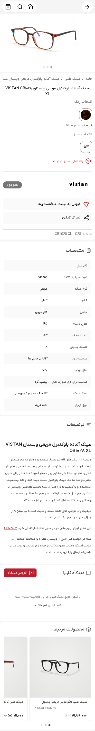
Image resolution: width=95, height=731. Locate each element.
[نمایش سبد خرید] (8, 7)
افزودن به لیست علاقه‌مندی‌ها (59, 204)
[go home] (30, 7)
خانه (89, 79)
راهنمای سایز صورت (68, 161)
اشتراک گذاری (71, 217)
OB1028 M (10, 528)
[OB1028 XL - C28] (85, 115)
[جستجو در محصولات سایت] (20, 7)
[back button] (87, 7)
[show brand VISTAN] (78, 184)
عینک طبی (72, 79)
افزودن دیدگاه (17, 572)
